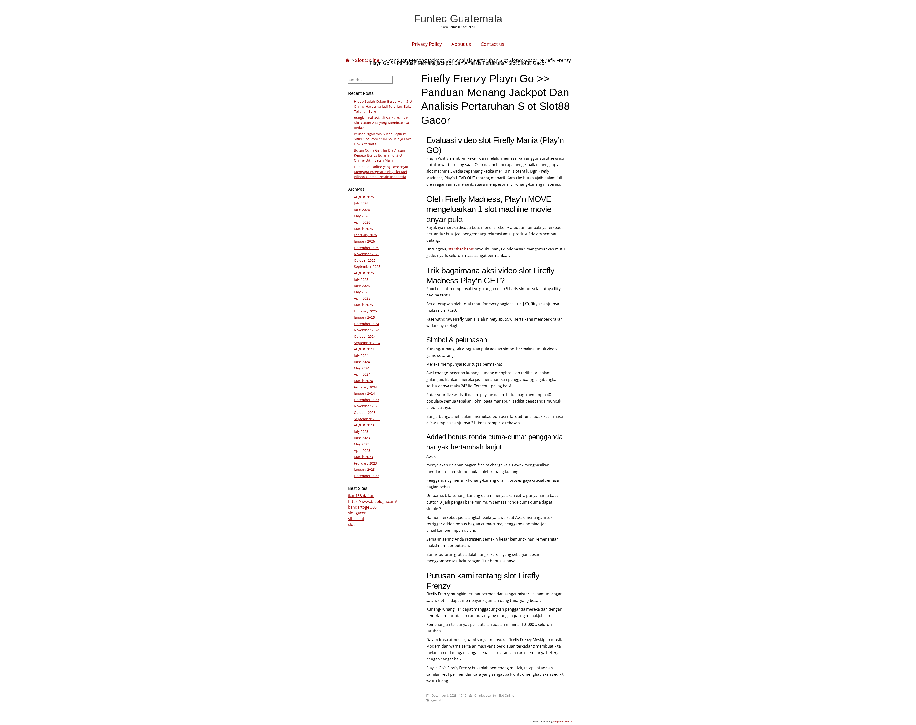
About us (461, 44)
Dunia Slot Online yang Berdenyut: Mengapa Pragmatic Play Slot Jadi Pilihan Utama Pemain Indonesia (381, 171)
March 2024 (363, 380)
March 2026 (363, 228)
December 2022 (366, 476)
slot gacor (357, 513)
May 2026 (361, 216)
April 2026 (362, 222)
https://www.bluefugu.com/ (372, 501)
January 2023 (364, 469)
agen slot (437, 700)
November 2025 (366, 254)
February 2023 (365, 463)
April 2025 (362, 298)
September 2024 (367, 343)
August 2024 (364, 349)
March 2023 (363, 456)
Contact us (492, 44)
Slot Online (367, 60)
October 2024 (364, 336)
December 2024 (366, 324)
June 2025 (362, 285)
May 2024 (361, 368)
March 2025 (363, 304)
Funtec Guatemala (458, 19)
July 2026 (361, 203)
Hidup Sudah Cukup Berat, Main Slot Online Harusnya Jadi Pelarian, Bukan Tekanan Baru (384, 106)
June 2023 (362, 437)
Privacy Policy (427, 44)
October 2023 (364, 412)
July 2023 (361, 431)
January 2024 (364, 393)
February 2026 (365, 235)
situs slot (356, 518)
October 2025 (364, 260)
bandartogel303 (362, 507)
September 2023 (367, 419)
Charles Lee (482, 695)
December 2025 (366, 247)
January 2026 (364, 241)
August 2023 (364, 425)
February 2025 (365, 311)
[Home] (347, 60)
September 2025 (367, 266)
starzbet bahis (461, 249)
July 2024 (361, 355)
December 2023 (366, 400)
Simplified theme (562, 721)
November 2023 (366, 406)
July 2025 (361, 279)
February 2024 (365, 387)
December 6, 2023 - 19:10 (449, 695)
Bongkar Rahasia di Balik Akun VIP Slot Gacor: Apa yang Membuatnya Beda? (381, 122)
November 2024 (366, 330)
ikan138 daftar (361, 495)
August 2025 (364, 273)
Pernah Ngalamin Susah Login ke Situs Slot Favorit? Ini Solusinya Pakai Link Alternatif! (383, 139)
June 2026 (362, 209)
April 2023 (362, 450)
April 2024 (362, 374)
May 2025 (361, 292)
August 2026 (364, 197)
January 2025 (364, 317)
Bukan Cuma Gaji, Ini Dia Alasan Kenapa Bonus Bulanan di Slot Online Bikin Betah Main (379, 155)
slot (351, 524)
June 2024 (362, 361)
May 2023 (361, 444)
